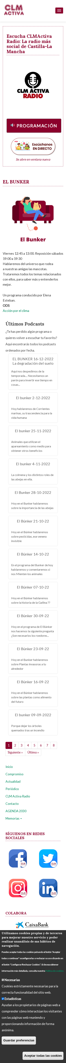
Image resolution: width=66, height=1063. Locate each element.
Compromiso (14, 774)
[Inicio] (13, 10)
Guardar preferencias (18, 1040)
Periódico (12, 789)
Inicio (9, 767)
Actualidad (13, 781)
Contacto (12, 804)
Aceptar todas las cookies (43, 1055)
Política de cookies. (54, 970)
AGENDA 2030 (16, 811)
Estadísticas (13, 999)
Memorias (13, 818)
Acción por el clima (16, 311)
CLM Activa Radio (18, 796)
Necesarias (12, 980)
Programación (37, 125)
